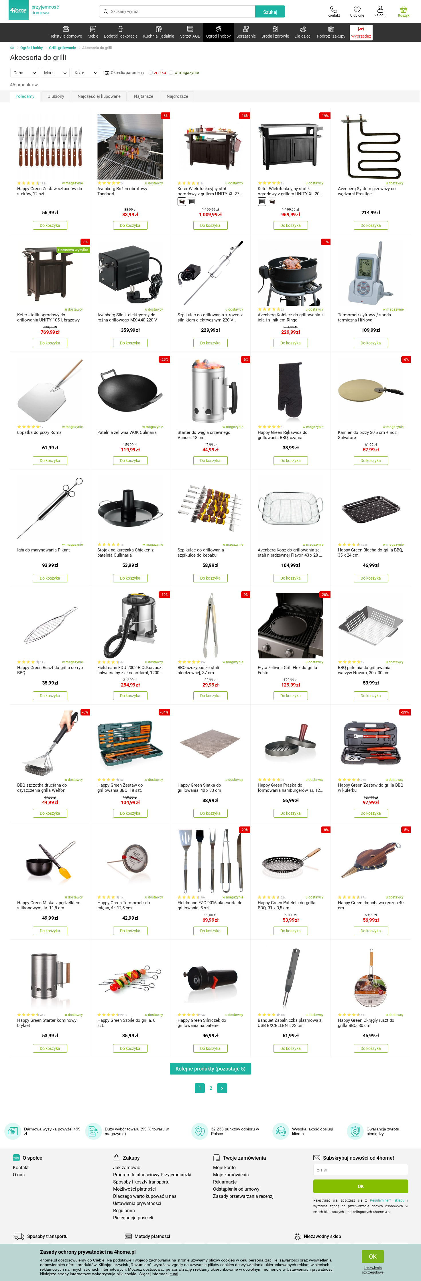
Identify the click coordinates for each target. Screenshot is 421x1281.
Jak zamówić (126, 1167)
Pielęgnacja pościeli (133, 1218)
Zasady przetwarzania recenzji (244, 1196)
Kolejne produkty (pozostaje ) (210, 1069)
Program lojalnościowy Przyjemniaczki (152, 1175)
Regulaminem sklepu (387, 1200)
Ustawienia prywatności (137, 1203)
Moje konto (224, 1167)
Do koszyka (50, 225)
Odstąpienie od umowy (236, 1189)
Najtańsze (143, 96)
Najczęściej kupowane (99, 96)
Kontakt (21, 1167)
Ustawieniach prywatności (310, 1269)
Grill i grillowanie (62, 48)
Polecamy (24, 96)
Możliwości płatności (134, 1189)
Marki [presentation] (49, 72)
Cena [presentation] (18, 72)
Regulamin (124, 1210)
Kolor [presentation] (79, 72)
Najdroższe (177, 96)
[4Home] (14, 47)
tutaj (174, 1274)
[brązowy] (182, 202)
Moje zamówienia (231, 1175)
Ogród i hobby (31, 48)
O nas (19, 1175)
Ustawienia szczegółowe (372, 1270)
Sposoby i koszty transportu (141, 1182)
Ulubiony (56, 96)
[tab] (24, 72)
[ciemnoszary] (192, 202)
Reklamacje (225, 1182)
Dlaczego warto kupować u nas (144, 1196)
